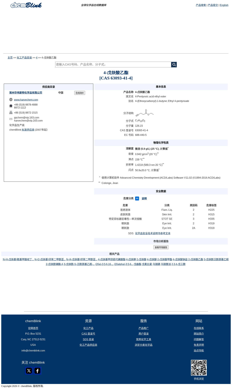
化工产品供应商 (88, 345)
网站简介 (199, 333)
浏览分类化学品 (143, 345)
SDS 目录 (88, 339)
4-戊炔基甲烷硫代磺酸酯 (111, 259)
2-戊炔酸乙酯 (195, 259)
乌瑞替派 (166, 264)
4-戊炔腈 (131, 259)
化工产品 (88, 328)
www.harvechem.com (26, 99)
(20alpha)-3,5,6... (123, 264)
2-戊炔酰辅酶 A (54, 264)
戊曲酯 (137, 264)
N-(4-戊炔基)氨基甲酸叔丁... (18, 259)
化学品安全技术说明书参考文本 (152, 233)
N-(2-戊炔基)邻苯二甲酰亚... (50, 259)
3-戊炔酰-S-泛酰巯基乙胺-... (79, 264)
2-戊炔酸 (141, 259)
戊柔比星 (147, 264)
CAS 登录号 (88, 333)
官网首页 (33, 328)
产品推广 (144, 328)
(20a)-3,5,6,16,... (104, 264)
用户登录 (144, 333)
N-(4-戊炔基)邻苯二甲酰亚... (81, 259)
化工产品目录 (24, 57)
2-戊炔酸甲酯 (164, 259)
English (224, 5)
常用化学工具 (143, 339)
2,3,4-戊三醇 (178, 264)
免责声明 (199, 345)
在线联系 (199, 328)
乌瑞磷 (156, 264)
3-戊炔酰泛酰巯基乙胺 (216, 259)
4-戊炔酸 (152, 259)
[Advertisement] (116, 31)
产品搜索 (201, 5)
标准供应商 (28, 129)
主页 (10, 57)
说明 (144, 198)
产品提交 (213, 5)
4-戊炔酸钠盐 (180, 259)
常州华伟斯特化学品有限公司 (25, 92)
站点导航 (199, 350)
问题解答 (199, 339)
